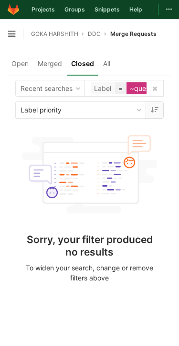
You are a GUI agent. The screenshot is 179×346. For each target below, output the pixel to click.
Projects (43, 9)
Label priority (41, 110)
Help (135, 9)
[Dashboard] (13, 9)
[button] (133, 88)
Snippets (107, 9)
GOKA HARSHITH (54, 33)
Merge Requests (133, 33)
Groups (74, 9)
